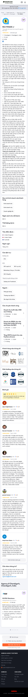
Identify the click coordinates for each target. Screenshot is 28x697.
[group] (14, 606)
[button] (23, 20)
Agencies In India (21, 12)
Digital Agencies (10, 12)
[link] (22, 2)
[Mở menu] (25, 2)
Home (2, 12)
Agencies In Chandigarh (9, 14)
